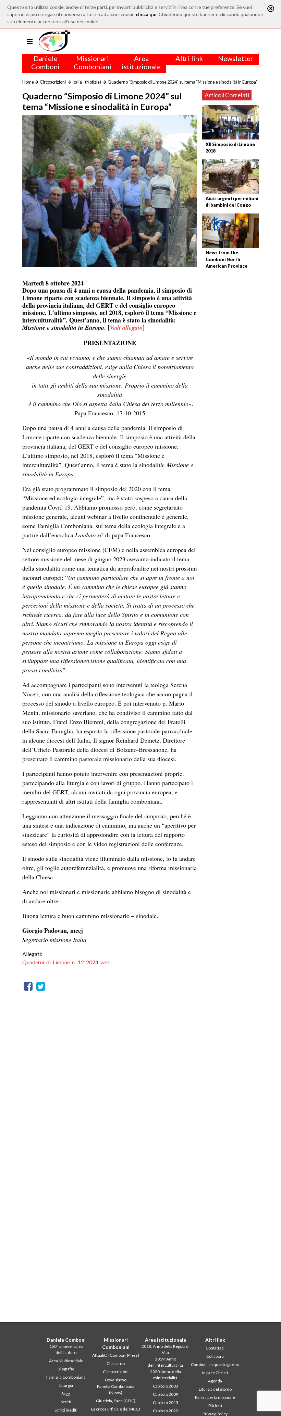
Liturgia (66, 1385)
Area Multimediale (66, 1360)
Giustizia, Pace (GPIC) (115, 1400)
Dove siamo (115, 1379)
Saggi (66, 1393)
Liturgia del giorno (215, 1389)
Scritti (66, 1401)
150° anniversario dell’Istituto (66, 1349)
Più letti (215, 1405)
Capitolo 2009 (165, 1394)
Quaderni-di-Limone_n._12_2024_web (66, 962)
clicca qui (146, 14)
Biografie (66, 1368)
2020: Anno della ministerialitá (165, 1374)
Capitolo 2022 (165, 1410)
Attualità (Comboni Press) (115, 1355)
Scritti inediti (65, 1410)
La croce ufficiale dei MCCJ (115, 1409)
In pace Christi (215, 1372)
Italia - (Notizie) (86, 82)
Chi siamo (116, 1363)
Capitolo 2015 (165, 1402)
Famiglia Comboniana (66, 1377)
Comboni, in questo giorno (215, 1364)
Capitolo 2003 (165, 1386)
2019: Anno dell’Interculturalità (165, 1362)
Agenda (215, 1380)
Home (28, 82)
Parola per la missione (215, 1397)
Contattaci (215, 1348)
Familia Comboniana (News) (115, 1389)
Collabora (215, 1356)
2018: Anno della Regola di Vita (166, 1349)
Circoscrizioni (53, 82)
